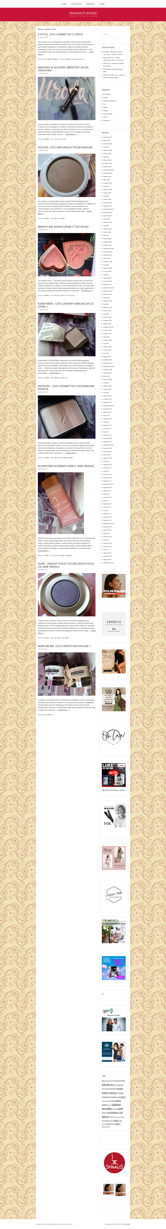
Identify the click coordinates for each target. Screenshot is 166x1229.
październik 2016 (108, 523)
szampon (118, 1117)
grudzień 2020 (107, 360)
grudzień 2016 (107, 517)
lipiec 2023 (106, 258)
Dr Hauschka (118, 1085)
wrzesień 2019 (107, 409)
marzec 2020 (107, 389)
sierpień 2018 (107, 451)
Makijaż (55, 59)
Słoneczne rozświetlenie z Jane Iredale (66, 466)
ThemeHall (126, 1224)
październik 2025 (108, 170)
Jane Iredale (65, 638)
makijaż (112, 1092)
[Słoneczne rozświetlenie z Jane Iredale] (61, 536)
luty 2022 (106, 314)
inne (104, 104)
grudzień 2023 (107, 242)
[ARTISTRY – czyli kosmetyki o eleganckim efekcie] (66, 440)
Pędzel (56, 378)
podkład (68, 59)
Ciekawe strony (76, 4)
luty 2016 (106, 550)
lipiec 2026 (106, 140)
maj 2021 (106, 343)
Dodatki (105, 97)
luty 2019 (106, 432)
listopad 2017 (107, 481)
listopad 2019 (107, 402)
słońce (122, 1117)
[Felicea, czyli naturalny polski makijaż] (66, 199)
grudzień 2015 (107, 556)
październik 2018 (108, 445)
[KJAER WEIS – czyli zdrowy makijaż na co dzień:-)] (66, 358)
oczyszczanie (105, 1101)
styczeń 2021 (107, 356)
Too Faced (71, 295)
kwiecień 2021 (107, 347)
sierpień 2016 (107, 530)
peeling (104, 1104)
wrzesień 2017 (107, 487)
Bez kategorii (48, 59)
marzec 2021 (107, 350)
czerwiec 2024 (107, 222)
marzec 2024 (107, 232)
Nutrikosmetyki (107, 114)
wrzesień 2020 (107, 370)
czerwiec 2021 (107, 340)
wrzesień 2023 (107, 252)
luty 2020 (106, 392)
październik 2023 (108, 248)
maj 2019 (106, 422)
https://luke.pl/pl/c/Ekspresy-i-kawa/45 (113, 790)
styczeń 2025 (107, 199)
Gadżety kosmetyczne (110, 101)
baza (103, 1080)
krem (105, 1092)
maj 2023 (106, 265)
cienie (62, 295)
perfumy (110, 1105)
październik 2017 (108, 484)
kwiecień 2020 (107, 386)
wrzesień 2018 (107, 448)
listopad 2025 (107, 167)
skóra (111, 1117)
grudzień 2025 (107, 163)
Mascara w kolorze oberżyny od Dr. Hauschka (63, 68)
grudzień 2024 (107, 203)
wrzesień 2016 (107, 527)
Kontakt (101, 4)
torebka (111, 1121)
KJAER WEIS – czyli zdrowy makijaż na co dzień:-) (66, 305)
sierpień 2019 (107, 412)
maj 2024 (106, 225)
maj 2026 (106, 147)
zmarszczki (105, 1127)
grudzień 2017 (107, 478)
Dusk (58, 638)
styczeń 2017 (107, 514)
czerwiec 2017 (107, 497)
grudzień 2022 (107, 281)
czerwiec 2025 (107, 183)
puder (79, 59)
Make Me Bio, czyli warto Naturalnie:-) (64, 646)
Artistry (56, 458)
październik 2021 (108, 327)
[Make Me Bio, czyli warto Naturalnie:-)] (66, 697)
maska (113, 1097)
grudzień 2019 (107, 399)
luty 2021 (106, 353)
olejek (113, 1101)
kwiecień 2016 (107, 543)
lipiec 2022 (106, 298)
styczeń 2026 (107, 160)
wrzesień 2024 (107, 212)
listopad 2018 (107, 442)
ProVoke (114, 1109)
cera (123, 1080)
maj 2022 (106, 304)
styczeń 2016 (107, 553)
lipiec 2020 (106, 376)
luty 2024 (106, 235)
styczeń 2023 (107, 278)
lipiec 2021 (106, 337)
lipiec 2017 (106, 494)
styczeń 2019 (107, 435)
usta (120, 1121)
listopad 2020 (107, 363)
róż (83, 59)
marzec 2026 (107, 153)
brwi (55, 218)
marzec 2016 (107, 546)
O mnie (64, 4)
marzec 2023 (107, 271)
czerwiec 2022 (107, 301)
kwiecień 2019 (107, 425)
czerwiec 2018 (107, 458)
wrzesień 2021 (107, 330)
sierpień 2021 (107, 334)
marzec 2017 (107, 507)
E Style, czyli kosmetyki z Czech (60, 34)
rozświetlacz (68, 555)
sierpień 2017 (107, 491)
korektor (113, 1088)
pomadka (74, 59)
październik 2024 (108, 209)
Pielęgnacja (106, 120)
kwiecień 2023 (107, 268)
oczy (61, 139)
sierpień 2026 (107, 137)
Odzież (105, 117)
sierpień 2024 (107, 216)
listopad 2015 (107, 559)
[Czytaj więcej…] (71, 134)
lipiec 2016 (106, 533)
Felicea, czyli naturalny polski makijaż (65, 147)
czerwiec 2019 (107, 419)
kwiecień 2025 (107, 189)
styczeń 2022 (107, 317)
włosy (117, 1123)
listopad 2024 (107, 206)
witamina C (110, 1123)
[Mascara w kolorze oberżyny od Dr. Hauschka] (66, 122)
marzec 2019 (107, 428)
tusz (64, 139)
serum (105, 1116)
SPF (114, 1117)
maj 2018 (106, 461)
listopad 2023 (107, 245)
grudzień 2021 (107, 320)
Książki (105, 107)
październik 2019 (108, 406)
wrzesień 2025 (107, 173)
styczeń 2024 (107, 239)
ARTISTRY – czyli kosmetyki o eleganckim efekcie (66, 387)
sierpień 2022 (107, 294)
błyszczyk (57, 295)
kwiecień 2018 (107, 464)
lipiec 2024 (106, 219)
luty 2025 (106, 196)
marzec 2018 (107, 468)
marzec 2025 (107, 193)
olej (109, 1101)
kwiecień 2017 (107, 504)
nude (118, 1097)
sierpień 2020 (107, 373)
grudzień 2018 (107, 438)
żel (109, 1127)
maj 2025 (106, 186)
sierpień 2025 (107, 176)
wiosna (104, 1124)
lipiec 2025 (106, 180)
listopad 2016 (107, 520)
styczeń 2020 (107, 396)
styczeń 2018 (107, 474)
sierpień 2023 (107, 255)
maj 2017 (106, 500)
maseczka (106, 1097)
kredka (63, 218)
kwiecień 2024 (107, 229)
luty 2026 (106, 157)
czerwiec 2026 (107, 144)
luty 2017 (106, 510)
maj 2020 (106, 383)
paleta (118, 1100)
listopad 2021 (107, 324)
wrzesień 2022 (107, 291)
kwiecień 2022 (107, 307)
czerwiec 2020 (107, 379)
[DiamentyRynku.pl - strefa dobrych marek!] (83, 16)
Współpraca (90, 4)
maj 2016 (106, 540)
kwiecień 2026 (107, 150)
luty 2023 (106, 275)
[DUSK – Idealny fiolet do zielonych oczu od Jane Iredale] (66, 618)
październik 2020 (108, 366)
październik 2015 (108, 563)
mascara (56, 139)
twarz (116, 1120)
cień (64, 59)
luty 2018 (106, 471)
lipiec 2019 (106, 415)
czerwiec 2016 (107, 537)
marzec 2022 (107, 311)
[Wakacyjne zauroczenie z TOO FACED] (66, 278)
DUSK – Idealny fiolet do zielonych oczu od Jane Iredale (66, 565)
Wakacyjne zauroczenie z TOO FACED (63, 226)
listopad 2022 (107, 284)
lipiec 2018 (106, 455)
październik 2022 (108, 288)
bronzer (56, 555)
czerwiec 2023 (107, 261)
